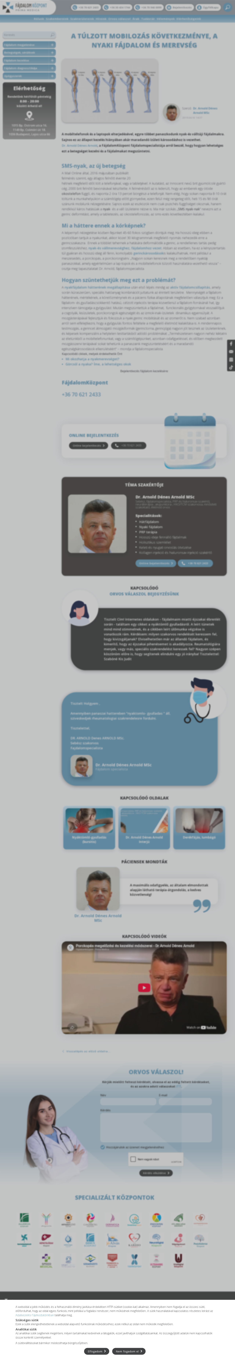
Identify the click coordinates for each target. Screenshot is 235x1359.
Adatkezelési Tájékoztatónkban (35, 1315)
